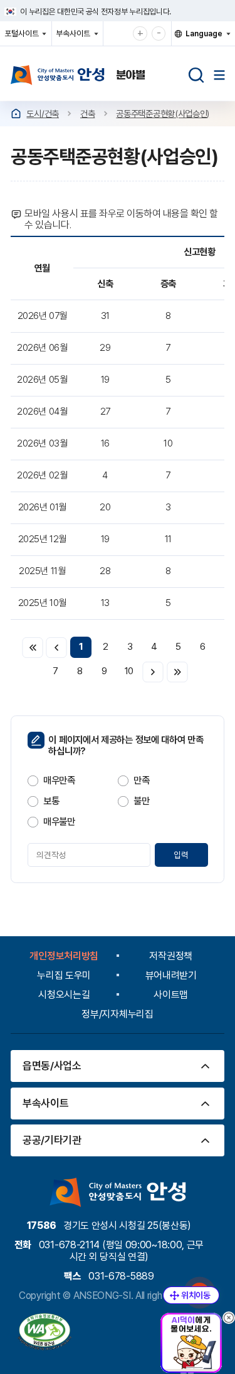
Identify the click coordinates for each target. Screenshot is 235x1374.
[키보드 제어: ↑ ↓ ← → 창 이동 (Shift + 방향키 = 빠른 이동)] (191, 1295)
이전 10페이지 (56, 647)
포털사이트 (24, 37)
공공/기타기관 (52, 1140)
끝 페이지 (177, 671)
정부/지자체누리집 (117, 1014)
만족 (141, 780)
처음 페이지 (32, 647)
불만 (141, 801)
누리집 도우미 (64, 975)
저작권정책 (170, 956)
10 (128, 671)
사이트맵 (171, 995)
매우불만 (59, 821)
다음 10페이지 (153, 671)
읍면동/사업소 (52, 1065)
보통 (51, 801)
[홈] (16, 113)
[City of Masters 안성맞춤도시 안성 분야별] (78, 75)
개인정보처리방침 (63, 956)
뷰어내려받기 (171, 975)
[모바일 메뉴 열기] (219, 75)
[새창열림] (44, 1333)
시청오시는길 (64, 995)
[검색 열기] (196, 75)
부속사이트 (76, 37)
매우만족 (59, 780)
